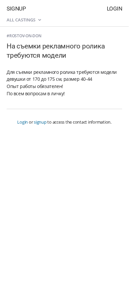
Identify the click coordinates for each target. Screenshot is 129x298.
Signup (16, 8)
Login (114, 8)
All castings (21, 20)
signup (40, 122)
